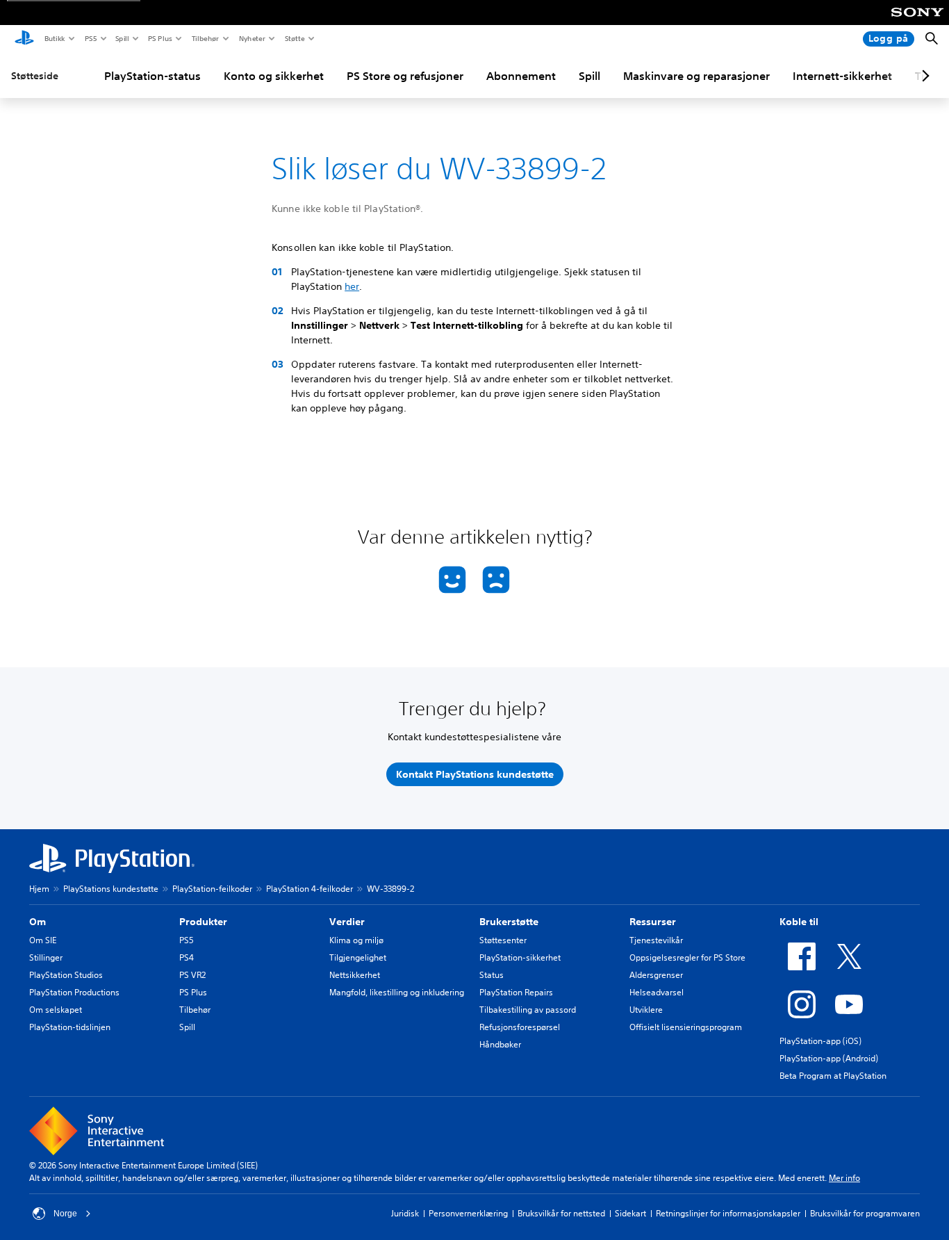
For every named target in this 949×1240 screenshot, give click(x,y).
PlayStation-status (152, 76)
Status (491, 975)
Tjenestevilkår (656, 940)
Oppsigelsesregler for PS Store (687, 957)
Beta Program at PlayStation (832, 1076)
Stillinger (46, 957)
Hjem (39, 889)
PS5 (90, 38)
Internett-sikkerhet (842, 76)
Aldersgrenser (656, 975)
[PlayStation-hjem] (24, 39)
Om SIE (42, 940)
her (352, 286)
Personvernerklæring (468, 1213)
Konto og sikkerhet (274, 76)
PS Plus (159, 38)
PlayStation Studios (66, 975)
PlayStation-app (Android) (828, 1058)
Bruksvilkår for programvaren (865, 1213)
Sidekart (630, 1213)
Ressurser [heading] (652, 921)
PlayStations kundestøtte (110, 889)
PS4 (186, 957)
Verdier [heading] (347, 921)
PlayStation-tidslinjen (69, 1027)
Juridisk (405, 1213)
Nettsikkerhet (354, 975)
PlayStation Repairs (516, 992)
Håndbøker (500, 1044)
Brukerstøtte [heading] (508, 921)
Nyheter (251, 38)
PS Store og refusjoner (405, 76)
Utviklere (646, 1009)
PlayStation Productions (74, 992)
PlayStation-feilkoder (212, 889)
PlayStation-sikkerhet (520, 957)
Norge (65, 1213)
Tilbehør (205, 38)
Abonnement (521, 76)
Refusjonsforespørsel (519, 1027)
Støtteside (34, 76)
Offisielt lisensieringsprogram (685, 1027)
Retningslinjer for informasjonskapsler (728, 1213)
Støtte (294, 38)
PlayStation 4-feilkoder (309, 889)
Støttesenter (503, 940)
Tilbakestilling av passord (527, 1009)
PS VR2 (192, 975)
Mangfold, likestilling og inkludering (396, 992)
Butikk (54, 38)
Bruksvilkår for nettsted (561, 1213)
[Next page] (923, 76)
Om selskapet (55, 1009)
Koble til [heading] (798, 921)
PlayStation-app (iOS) (820, 1041)
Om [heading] (37, 921)
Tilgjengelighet (357, 957)
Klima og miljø (356, 940)
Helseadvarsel (656, 992)
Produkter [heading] (203, 921)
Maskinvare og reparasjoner (696, 76)
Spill (122, 38)
